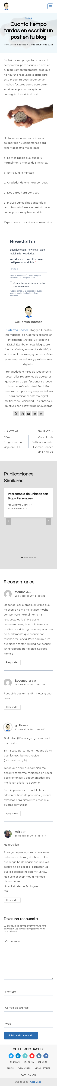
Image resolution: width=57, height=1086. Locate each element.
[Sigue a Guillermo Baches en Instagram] (22, 413)
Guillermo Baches (17, 44)
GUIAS (10, 1068)
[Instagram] (39, 1056)
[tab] (22, 557)
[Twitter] (11, 1056)
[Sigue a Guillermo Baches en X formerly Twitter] (16, 413)
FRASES (42, 1062)
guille (18, 725)
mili (17, 832)
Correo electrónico (17, 1007)
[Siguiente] (48, 521)
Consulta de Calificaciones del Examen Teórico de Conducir (42, 442)
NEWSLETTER (43, 1068)
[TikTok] (25, 1056)
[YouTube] (32, 1056)
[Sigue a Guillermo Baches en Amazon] (41, 413)
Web (8, 1023)
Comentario (13, 941)
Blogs (28, 18)
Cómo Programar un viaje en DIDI (13, 439)
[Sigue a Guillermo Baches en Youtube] (28, 413)
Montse (20, 592)
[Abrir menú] (50, 6)
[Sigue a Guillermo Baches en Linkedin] (34, 413)
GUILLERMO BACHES (28, 1049)
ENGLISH (29, 1062)
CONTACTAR (28, 1074)
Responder (12, 662)
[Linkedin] (46, 1056)
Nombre (11, 991)
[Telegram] (18, 1056)
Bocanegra (23, 680)
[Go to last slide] (8, 521)
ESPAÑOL (15, 1062)
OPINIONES (24, 1068)
